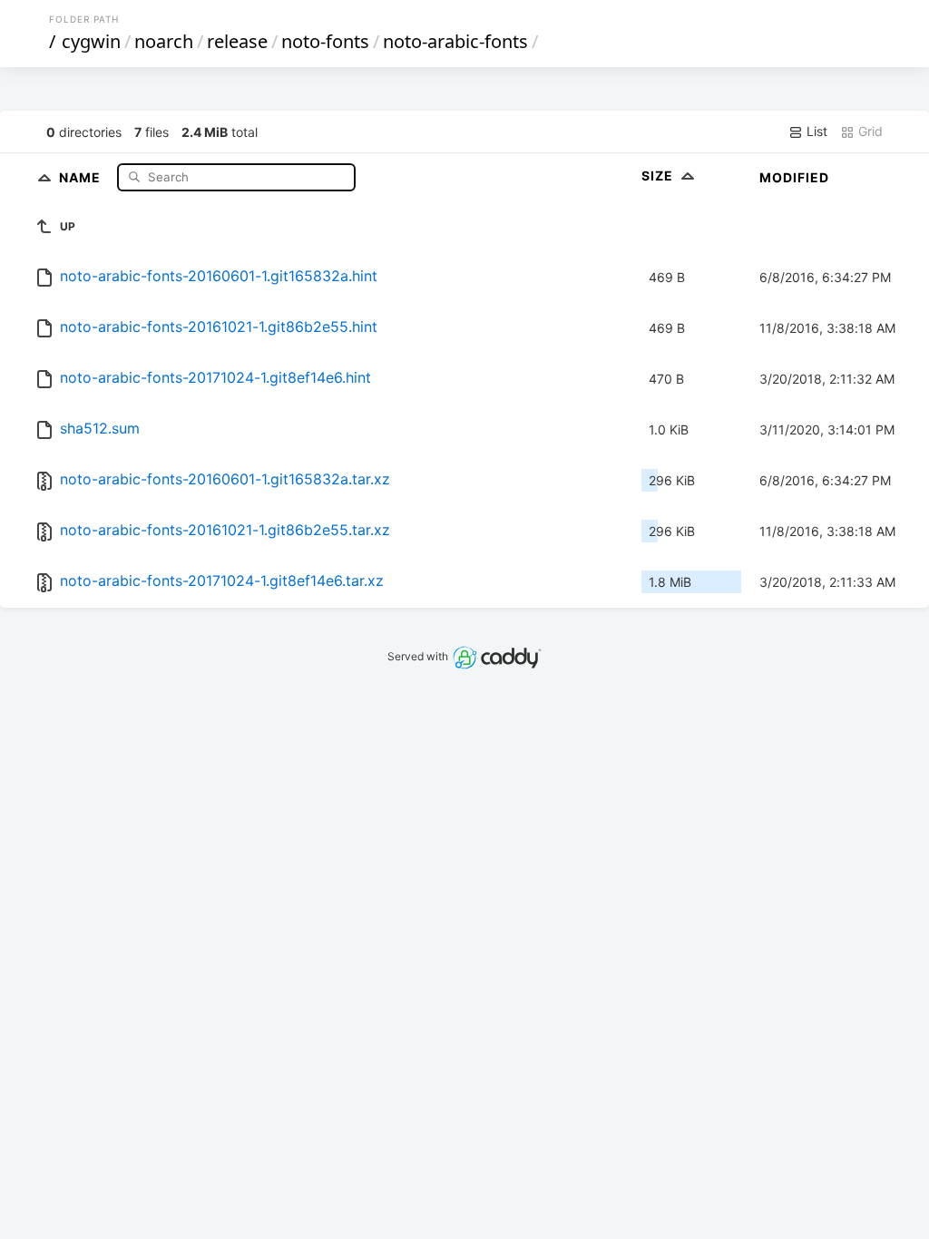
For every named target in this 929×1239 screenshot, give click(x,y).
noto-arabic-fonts (455, 41)
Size (659, 175)
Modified (794, 177)
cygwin (91, 41)
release (237, 41)
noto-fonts (325, 41)
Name (81, 176)
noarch (163, 41)
